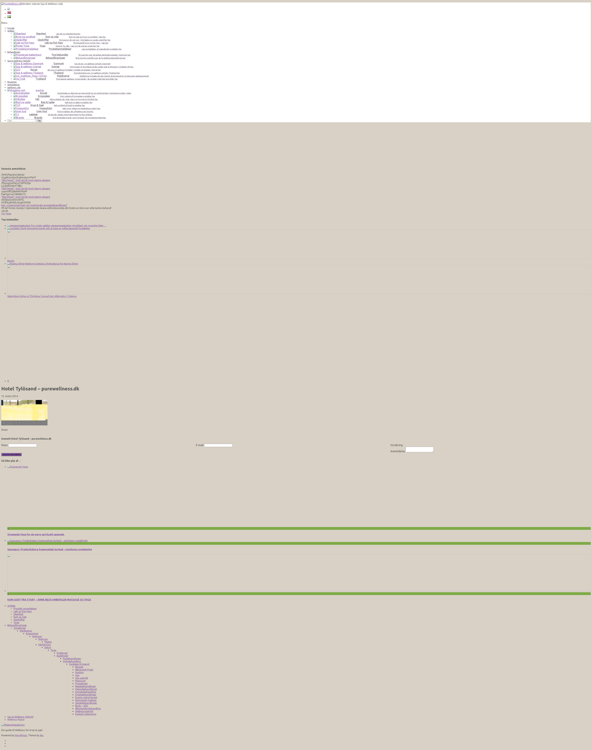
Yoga (16, 622)
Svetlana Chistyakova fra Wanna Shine (56, 263)
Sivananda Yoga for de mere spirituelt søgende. (36, 534)
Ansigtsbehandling (85, 691)
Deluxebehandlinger (86, 689)
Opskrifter (19, 619)
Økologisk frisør (84, 669)
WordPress (21, 735)
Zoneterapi (20, 628)
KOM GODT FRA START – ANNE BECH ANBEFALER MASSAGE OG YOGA (49, 599)
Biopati (79, 667)
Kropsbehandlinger (85, 694)
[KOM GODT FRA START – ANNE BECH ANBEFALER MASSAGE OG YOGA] (299, 590)
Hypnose (37, 636)
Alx (41, 735)
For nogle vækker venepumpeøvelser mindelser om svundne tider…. (68, 225)
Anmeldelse (397, 451)
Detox (47, 647)
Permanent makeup (86, 700)
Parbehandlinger (72, 658)
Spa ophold (81, 678)
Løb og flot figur (23, 611)
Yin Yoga (6, 213)
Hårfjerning (44, 644)
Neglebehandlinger (85, 686)
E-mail (200, 445)
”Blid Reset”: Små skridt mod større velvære (25, 180)
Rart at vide (20, 617)
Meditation (26, 630)
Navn (4, 445)
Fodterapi (62, 653)
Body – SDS (81, 705)
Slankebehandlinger (86, 703)
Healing (79, 672)
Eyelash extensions (85, 714)
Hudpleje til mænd (79, 664)
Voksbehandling (72, 661)
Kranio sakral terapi (86, 697)
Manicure (80, 680)
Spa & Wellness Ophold (20, 716)
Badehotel (62, 655)
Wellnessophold (84, 711)
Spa (77, 675)
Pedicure (43, 639)
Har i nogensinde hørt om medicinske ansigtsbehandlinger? (34, 205)
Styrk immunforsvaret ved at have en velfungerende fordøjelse (55, 228)
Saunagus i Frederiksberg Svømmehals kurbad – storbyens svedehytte (49, 549)
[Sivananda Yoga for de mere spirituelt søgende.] (238, 466)
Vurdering (396, 445)
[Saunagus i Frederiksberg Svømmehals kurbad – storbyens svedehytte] (47, 540)
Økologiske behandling (88, 708)
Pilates (48, 642)
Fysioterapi (81, 683)
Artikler (11, 605)
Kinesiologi (32, 633)
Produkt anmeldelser (25, 608)
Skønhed (18, 614)
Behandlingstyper (17, 625)
